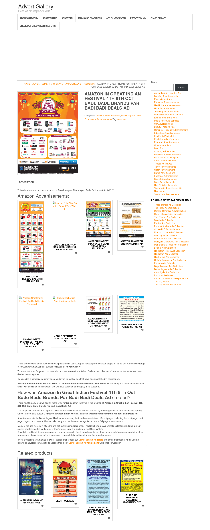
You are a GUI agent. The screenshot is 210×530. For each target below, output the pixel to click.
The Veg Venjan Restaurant (167, 284)
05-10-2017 (123, 119)
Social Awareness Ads (165, 160)
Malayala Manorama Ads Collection (171, 241)
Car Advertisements (163, 123)
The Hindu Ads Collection (166, 207)
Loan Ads (158, 148)
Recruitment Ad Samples (166, 157)
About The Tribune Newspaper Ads (171, 278)
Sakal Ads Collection (164, 220)
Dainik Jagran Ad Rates (91, 439)
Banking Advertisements (166, 96)
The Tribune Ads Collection (167, 217)
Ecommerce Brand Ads (165, 117)
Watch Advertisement (164, 169)
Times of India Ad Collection (167, 204)
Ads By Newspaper (116, 18)
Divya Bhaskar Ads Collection (168, 266)
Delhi (138, 115)
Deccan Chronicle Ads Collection (170, 210)
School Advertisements (165, 178)
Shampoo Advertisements (166, 194)
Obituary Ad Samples (164, 151)
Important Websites (163, 275)
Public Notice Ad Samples (166, 120)
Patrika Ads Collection (164, 223)
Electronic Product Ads (165, 135)
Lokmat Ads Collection (165, 247)
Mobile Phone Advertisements (168, 114)
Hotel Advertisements (164, 108)
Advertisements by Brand (47, 83)
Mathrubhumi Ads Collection (168, 238)
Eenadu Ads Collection (165, 263)
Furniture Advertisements (166, 102)
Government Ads (162, 145)
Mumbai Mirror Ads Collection (168, 232)
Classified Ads (158, 18)
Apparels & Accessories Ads (167, 93)
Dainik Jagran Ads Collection (168, 269)
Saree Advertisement (164, 172)
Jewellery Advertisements (166, 111)
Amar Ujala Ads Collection (166, 272)
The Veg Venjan (162, 281)
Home (27, 83)
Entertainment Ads (163, 99)
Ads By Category (29, 18)
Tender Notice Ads (163, 163)
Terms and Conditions (90, 18)
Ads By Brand (50, 18)
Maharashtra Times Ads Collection (171, 244)
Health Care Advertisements (168, 105)
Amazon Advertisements (80, 83)
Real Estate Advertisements (167, 154)
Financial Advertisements (166, 142)
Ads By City (67, 18)
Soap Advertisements (164, 182)
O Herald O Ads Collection (167, 229)
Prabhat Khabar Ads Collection (169, 226)
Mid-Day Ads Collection (165, 235)
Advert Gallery (35, 6)
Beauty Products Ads (164, 126)
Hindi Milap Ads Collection (166, 256)
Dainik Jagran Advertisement (84, 442)
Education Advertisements (167, 132)
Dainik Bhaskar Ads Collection (168, 213)
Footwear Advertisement (166, 175)
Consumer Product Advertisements (171, 129)
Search (154, 81)
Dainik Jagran (128, 115)
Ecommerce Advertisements (98, 119)
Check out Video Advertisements (37, 25)
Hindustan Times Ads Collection (169, 250)
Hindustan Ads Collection (166, 253)
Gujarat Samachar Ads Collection (170, 259)
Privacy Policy (138, 18)
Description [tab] (26, 182)
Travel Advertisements (165, 166)
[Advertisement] (105, 54)
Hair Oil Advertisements (165, 185)
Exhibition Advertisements (166, 139)
